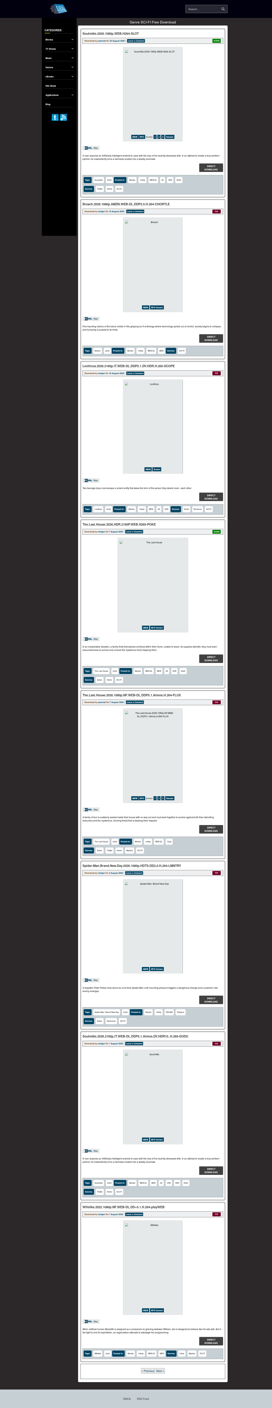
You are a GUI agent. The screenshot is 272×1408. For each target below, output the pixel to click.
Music (49, 58)
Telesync (180, 1012)
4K (162, 180)
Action (99, 680)
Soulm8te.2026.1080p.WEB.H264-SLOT (111, 33)
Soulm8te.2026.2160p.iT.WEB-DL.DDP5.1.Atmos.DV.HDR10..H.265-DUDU (135, 1036)
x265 (179, 180)
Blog (48, 104)
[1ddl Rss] (63, 117)
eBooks (50, 76)
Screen (157, 469)
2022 (107, 1353)
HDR (170, 180)
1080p (142, 180)
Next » (160, 1371)
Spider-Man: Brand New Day (107, 1012)
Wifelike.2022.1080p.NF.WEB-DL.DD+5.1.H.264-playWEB (123, 1207)
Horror (109, 189)
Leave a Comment (136, 41)
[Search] (223, 9)
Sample (169, 136)
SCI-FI (119, 189)
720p (169, 841)
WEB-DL (153, 180)
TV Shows (51, 49)
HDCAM (169, 1012)
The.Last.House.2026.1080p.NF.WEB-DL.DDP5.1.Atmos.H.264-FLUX (132, 695)
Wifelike (98, 1353)
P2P (216, 211)
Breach (98, 350)
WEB (161, 350)
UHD (166, 509)
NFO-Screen (157, 307)
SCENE (217, 41)
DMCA (127, 1399)
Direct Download (211, 167)
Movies (49, 39)
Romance (198, 509)
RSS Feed (143, 1399)
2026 (109, 180)
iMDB (145, 307)
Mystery (129, 850)
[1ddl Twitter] (55, 117)
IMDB (134, 136)
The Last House (101, 671)
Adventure (111, 1021)
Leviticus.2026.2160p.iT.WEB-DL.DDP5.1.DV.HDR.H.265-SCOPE (129, 366)
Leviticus (98, 509)
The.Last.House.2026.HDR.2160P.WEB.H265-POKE (119, 524)
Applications (52, 95)
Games (49, 67)
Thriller (100, 189)
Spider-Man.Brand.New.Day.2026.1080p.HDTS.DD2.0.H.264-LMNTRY (132, 865)
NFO (142, 136)
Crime (181, 1353)
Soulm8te (99, 180)
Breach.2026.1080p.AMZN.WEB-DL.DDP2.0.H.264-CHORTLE (126, 204)
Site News (51, 86)
